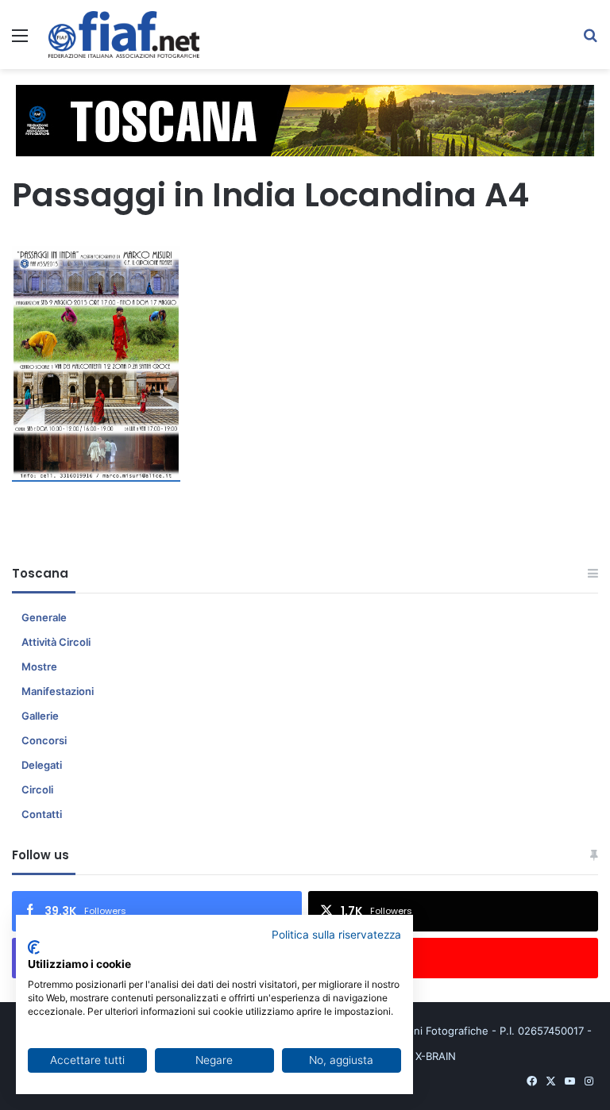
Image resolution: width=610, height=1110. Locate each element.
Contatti (41, 814)
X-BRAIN (435, 1056)
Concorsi (44, 740)
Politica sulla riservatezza (336, 934)
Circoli (37, 789)
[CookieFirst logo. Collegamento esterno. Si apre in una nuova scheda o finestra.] (34, 947)
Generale (44, 617)
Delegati (41, 765)
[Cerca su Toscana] (590, 41)
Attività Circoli (56, 642)
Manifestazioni (57, 691)
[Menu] (20, 41)
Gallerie (40, 715)
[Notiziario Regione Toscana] (123, 34)
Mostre (39, 666)
